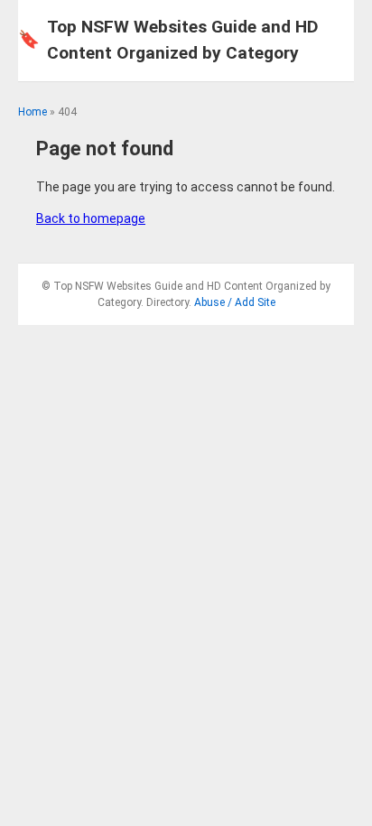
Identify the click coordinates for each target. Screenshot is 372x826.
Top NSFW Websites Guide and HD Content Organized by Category (168, 39)
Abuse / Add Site (234, 302)
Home (32, 112)
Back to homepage (90, 218)
